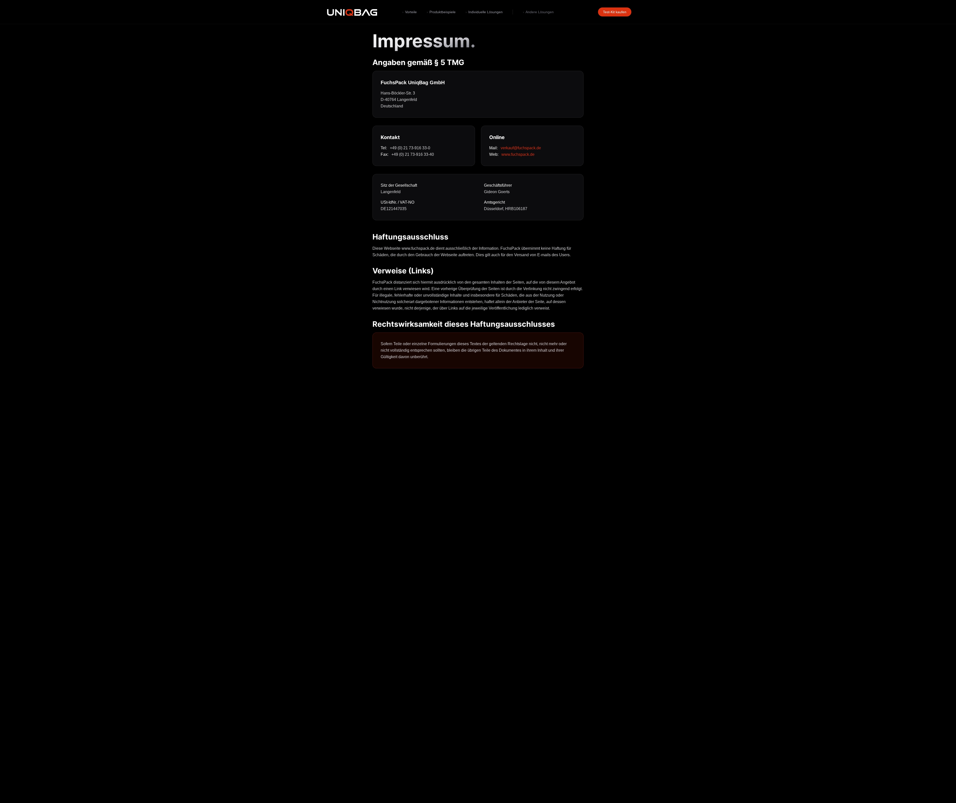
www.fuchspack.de (518, 154)
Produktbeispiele (441, 12)
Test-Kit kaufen (614, 12)
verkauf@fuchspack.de (521, 148)
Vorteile (409, 12)
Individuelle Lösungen (484, 12)
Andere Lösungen (538, 12)
